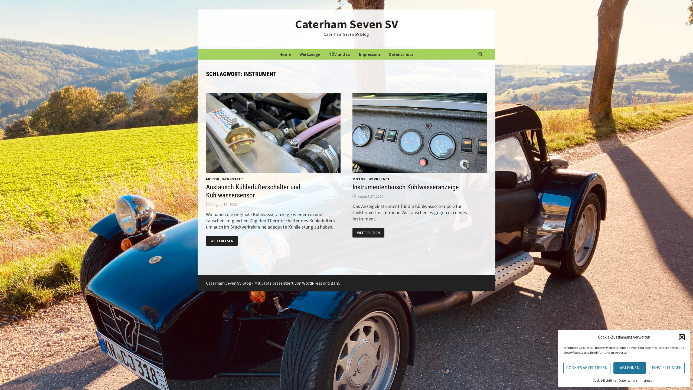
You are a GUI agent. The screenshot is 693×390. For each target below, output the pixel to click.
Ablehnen (629, 367)
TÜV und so (339, 54)
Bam (335, 283)
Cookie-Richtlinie (604, 380)
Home (285, 54)
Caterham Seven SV (346, 24)
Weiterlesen (224, 241)
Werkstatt (232, 179)
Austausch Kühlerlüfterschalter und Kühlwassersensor (253, 191)
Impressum (647, 380)
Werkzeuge (309, 54)
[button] (682, 337)
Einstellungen (667, 367)
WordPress (312, 283)
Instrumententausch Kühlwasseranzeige (405, 187)
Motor (212, 179)
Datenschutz (628, 380)
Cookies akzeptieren (586, 367)
